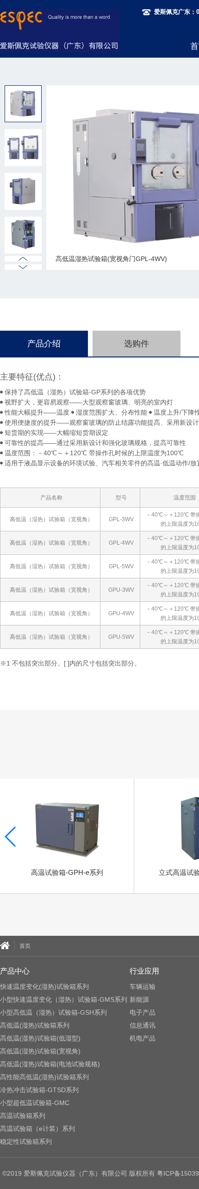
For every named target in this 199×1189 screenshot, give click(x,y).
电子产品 (142, 1012)
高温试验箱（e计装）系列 (37, 1128)
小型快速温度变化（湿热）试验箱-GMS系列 (63, 999)
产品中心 (15, 971)
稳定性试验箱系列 (26, 1141)
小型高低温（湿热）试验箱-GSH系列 (53, 1012)
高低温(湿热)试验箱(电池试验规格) (50, 1064)
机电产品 (142, 1038)
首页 (25, 946)
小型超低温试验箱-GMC (34, 1102)
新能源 (139, 999)
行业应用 (144, 971)
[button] (23, 267)
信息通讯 (142, 1025)
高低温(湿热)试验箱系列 (34, 1025)
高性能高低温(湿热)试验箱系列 (44, 1077)
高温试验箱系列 (22, 1115)
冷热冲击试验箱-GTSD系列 (39, 1090)
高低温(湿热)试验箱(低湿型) (40, 1038)
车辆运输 (142, 986)
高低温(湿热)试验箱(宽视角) (40, 1051)
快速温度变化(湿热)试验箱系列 (44, 986)
